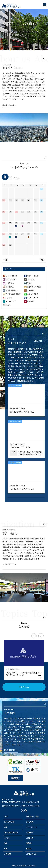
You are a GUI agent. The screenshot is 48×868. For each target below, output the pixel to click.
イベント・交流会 (11, 276)
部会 (6, 843)
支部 (6, 849)
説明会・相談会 (11, 279)
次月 (41, 260)
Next (38, 633)
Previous (31, 633)
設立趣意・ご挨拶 (32, 816)
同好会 (28, 849)
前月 (7, 260)
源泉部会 (9, 298)
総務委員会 (10, 287)
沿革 (6, 827)
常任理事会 (10, 283)
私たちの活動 (9, 822)
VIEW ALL (24, 687)
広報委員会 (31, 290)
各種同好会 (31, 301)
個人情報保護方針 (11, 832)
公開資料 (29, 832)
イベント (7, 838)
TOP (6, 816)
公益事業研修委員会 (34, 287)
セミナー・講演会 (33, 276)
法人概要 (29, 822)
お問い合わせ (31, 854)
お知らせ (29, 838)
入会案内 (7, 854)
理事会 (29, 283)
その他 (8, 305)
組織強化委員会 (32, 294)
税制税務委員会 (11, 290)
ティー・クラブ (11, 301)
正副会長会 (31, 279)
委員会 (28, 843)
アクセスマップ (31, 827)
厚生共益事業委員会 (13, 294)
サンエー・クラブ (32, 298)
